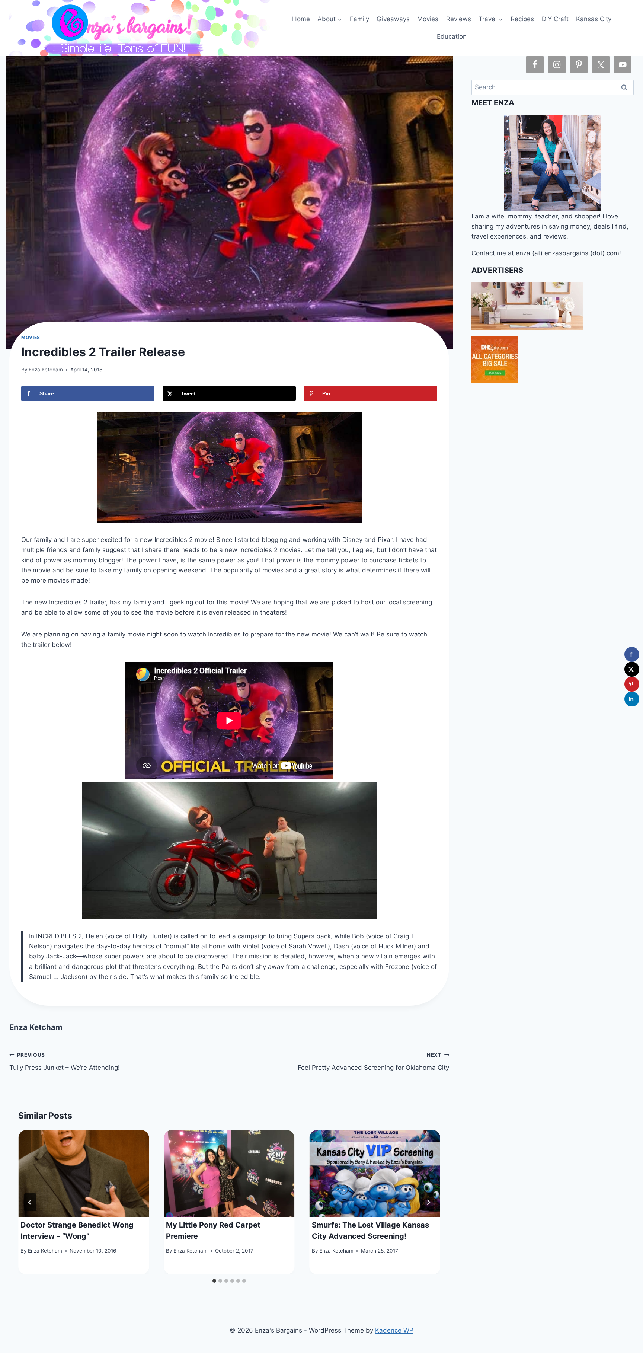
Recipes (522, 19)
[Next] (428, 1202)
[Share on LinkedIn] (631, 699)
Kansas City (593, 19)
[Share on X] (631, 669)
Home (301, 19)
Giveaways (393, 19)
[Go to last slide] (30, 1202)
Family (359, 19)
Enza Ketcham (46, 370)
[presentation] (83, 1173)
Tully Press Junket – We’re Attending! (64, 1062)
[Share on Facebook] (631, 654)
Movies (427, 19)
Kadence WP (394, 1330)
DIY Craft (555, 19)
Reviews (458, 19)
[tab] (214, 1281)
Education (452, 36)
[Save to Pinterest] (631, 684)
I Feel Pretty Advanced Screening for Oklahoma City (371, 1062)
